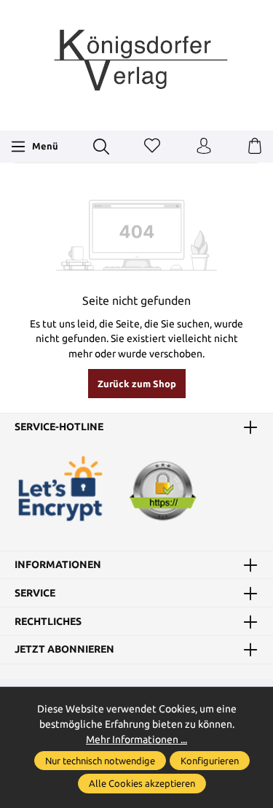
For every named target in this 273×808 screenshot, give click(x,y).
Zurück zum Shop (137, 383)
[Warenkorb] (255, 146)
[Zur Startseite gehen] (137, 63)
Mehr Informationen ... (136, 739)
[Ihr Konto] (204, 146)
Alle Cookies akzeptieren (142, 783)
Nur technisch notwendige (100, 760)
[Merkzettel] (152, 146)
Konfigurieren (210, 760)
